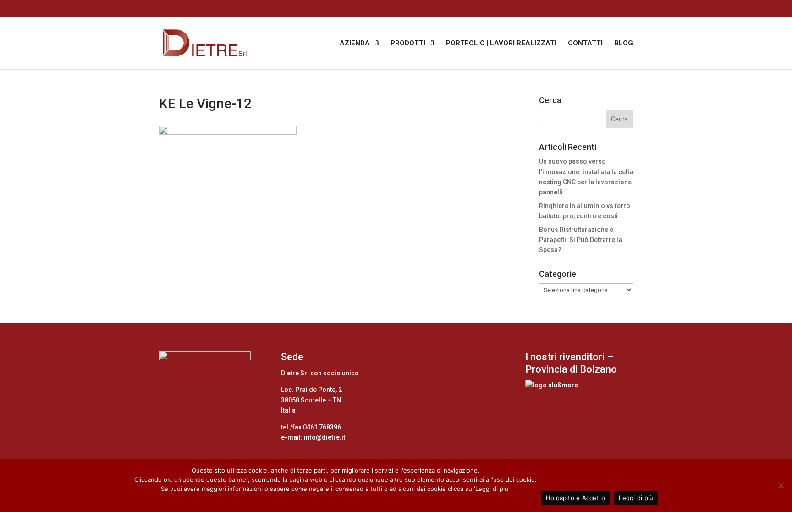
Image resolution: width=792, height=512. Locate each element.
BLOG (623, 43)
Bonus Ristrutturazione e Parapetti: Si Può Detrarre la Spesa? (580, 240)
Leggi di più (636, 497)
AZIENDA (355, 43)
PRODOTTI (407, 43)
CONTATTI (585, 43)
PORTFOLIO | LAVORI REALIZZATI (501, 43)
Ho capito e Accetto (575, 497)
